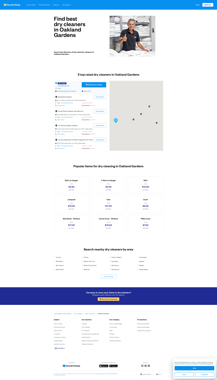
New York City (90, 313)
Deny (184, 374)
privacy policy (100, 373)
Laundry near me (59, 344)
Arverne (58, 257)
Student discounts (87, 344)
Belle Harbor (60, 269)
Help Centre (58, 330)
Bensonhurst (115, 269)
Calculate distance (68, 103)
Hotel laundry (86, 337)
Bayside (141, 261)
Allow (194, 368)
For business (66, 5)
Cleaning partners (115, 341)
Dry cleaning (86, 327)
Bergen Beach (143, 269)
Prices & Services (44, 5)
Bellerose (87, 269)
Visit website (100, 97)
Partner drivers (114, 337)
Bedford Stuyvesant (90, 265)
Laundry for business (144, 330)
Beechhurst (115, 265)
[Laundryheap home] (12, 5)
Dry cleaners (78, 313)
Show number (61, 105)
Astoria (86, 257)
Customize (205, 374)
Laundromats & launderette (90, 334)
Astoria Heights (116, 257)
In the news (113, 327)
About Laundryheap (116, 324)
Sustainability (58, 341)
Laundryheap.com (63, 86)
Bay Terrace (60, 265)
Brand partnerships (143, 327)
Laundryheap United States (62, 313)
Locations (57, 334)
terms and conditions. (112, 373)
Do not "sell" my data (59, 375)
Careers (112, 334)
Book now (208, 5)
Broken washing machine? (90, 341)
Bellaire (141, 265)
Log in (198, 5)
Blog (111, 330)
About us (56, 5)
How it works (31, 5)
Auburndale (143, 257)
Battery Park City (89, 261)
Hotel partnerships (143, 324)
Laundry (84, 324)
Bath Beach (59, 261)
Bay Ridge (115, 261)
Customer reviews (60, 337)
